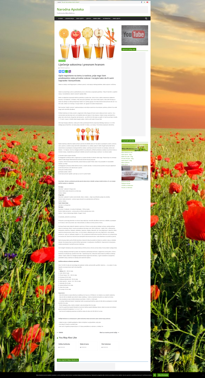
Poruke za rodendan (126, 187)
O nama (60, 18)
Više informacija (163, 375)
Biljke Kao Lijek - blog (127, 156)
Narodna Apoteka (70, 9)
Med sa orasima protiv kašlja (108, 332)
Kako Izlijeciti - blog (126, 160)
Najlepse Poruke (125, 183)
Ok (155, 375)
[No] (203, 375)
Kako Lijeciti (116, 18)
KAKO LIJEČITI (80, 18)
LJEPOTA (88, 18)
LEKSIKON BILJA (69, 18)
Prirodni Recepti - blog (127, 158)
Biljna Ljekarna (125, 162)
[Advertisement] (119, 9)
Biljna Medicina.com (126, 152)
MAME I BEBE (96, 18)
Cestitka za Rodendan (127, 185)
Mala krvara (84, 344)
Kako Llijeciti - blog (126, 154)
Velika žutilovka (64, 344)
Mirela (68, 68)
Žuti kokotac (106, 344)
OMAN (61, 332)
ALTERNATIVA (106, 18)
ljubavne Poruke (125, 181)
